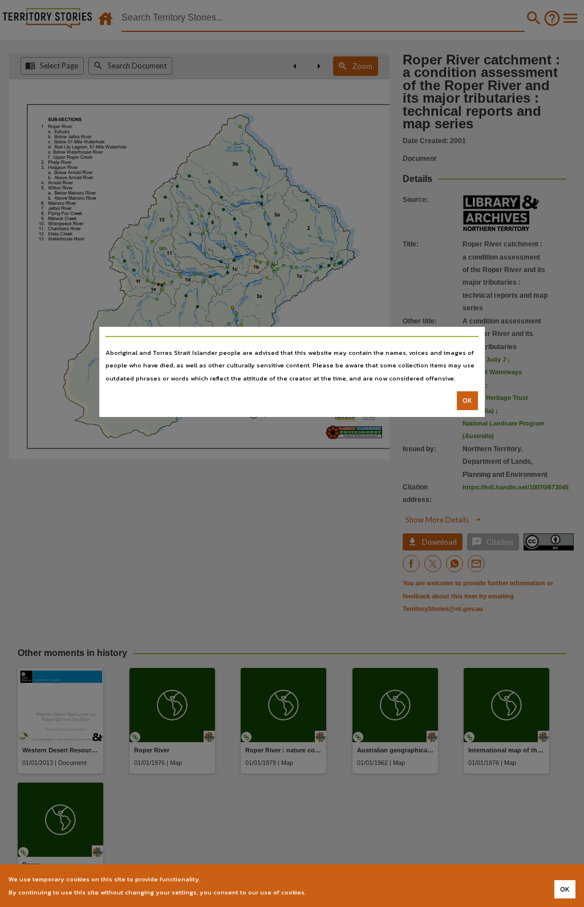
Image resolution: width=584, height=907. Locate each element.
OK (467, 400)
